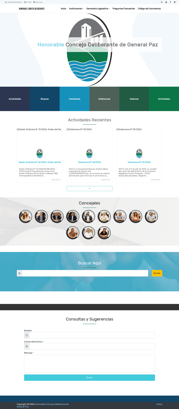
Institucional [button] (75, 8)
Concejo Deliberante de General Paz (98, 44)
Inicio (63, 8)
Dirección (39, 2)
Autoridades (15, 99)
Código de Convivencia (149, 8)
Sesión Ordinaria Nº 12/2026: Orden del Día (40, 162)
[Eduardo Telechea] (88, 233)
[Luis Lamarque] (57, 217)
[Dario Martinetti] (41, 217)
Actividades (164, 99)
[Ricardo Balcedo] (119, 217)
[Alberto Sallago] (88, 217)
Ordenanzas (104, 99)
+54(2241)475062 (14, 2)
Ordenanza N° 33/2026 (89, 162)
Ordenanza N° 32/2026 (139, 162)
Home (159, 404)
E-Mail (28, 2)
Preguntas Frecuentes (124, 8)
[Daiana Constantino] (104, 233)
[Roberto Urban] (72, 217)
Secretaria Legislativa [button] (97, 8)
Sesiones (134, 99)
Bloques (45, 99)
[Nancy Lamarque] (104, 217)
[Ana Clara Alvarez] (25, 217)
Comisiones (74, 99)
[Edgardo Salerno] (151, 217)
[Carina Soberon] (135, 217)
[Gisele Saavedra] (72, 233)
